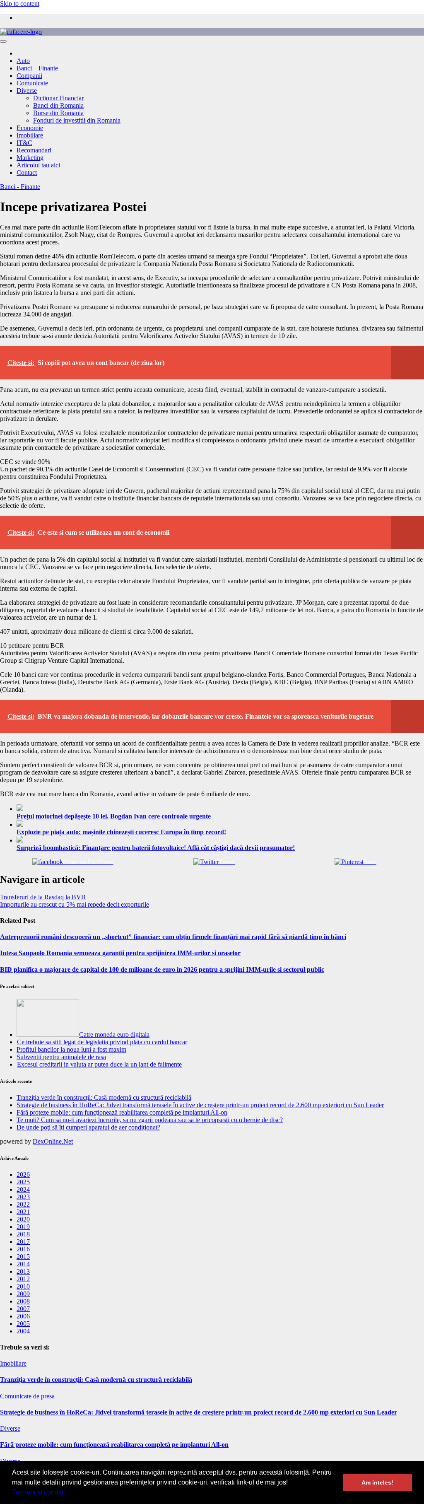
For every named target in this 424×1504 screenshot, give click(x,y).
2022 (23, 1204)
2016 (23, 1249)
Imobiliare (30, 135)
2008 (23, 1301)
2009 (23, 1293)
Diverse (27, 90)
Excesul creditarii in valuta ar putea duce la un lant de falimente (99, 1064)
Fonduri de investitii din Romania (76, 120)
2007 (23, 1308)
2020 (23, 1219)
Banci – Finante (37, 68)
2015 (23, 1256)
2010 (23, 1286)
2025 (23, 1181)
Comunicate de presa (27, 1396)
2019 (23, 1226)
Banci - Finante (20, 186)
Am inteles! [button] (377, 1482)
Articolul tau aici (38, 165)
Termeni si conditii (38, 1492)
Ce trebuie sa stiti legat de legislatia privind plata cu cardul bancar (102, 1041)
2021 (23, 1211)
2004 (23, 1331)
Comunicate (32, 83)
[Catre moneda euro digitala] (48, 1034)
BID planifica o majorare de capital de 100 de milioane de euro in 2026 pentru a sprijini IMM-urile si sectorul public (162, 969)
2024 (23, 1189)
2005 (23, 1323)
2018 (23, 1234)
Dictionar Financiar (58, 97)
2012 (23, 1278)
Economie (30, 127)
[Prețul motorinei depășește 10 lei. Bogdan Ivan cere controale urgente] (220, 808)
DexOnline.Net (53, 1141)
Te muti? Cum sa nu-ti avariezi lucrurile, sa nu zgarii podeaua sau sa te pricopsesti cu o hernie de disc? (150, 1119)
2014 (23, 1263)
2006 (23, 1316)
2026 (23, 1174)
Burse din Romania (58, 112)
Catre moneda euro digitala (114, 1034)
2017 (23, 1241)
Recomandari (34, 150)
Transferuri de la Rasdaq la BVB (43, 896)
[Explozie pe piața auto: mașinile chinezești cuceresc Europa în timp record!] (220, 824)
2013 (23, 1271)
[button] (68, 1493)
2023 (23, 1196)
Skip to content (19, 3)
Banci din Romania (58, 105)
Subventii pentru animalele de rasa (61, 1056)
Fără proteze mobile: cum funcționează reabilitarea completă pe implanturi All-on (122, 1112)
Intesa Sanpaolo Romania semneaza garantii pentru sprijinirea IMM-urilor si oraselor (120, 952)
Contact (27, 172)
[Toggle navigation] (3, 41)
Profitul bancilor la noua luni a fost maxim (71, 1049)
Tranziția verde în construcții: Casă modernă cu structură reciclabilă (104, 1097)
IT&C (24, 142)
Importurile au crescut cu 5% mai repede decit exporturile (74, 904)
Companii (29, 75)
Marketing (30, 157)
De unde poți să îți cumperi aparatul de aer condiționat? (88, 1127)
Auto (23, 60)
